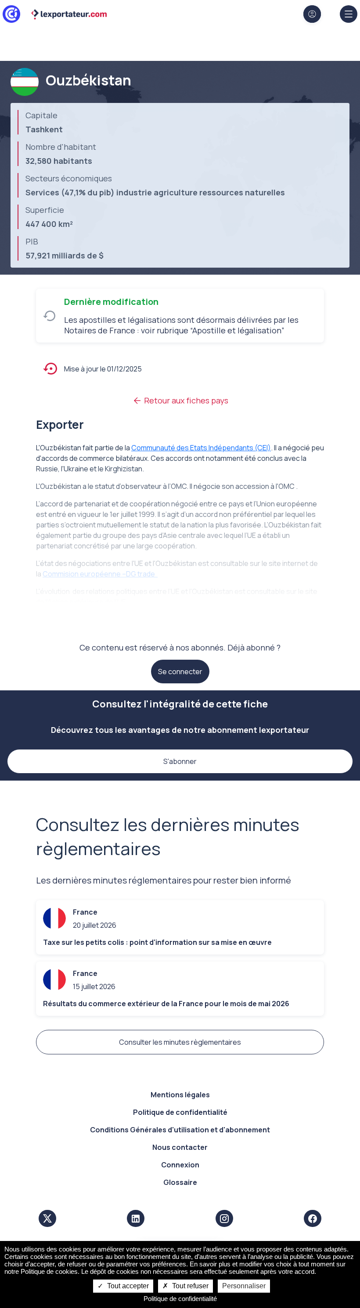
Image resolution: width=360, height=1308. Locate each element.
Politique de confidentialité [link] (180, 1298)
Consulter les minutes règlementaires (180, 1042)
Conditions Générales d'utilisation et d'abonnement (180, 1130)
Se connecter (180, 671)
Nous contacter (180, 1147)
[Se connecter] (312, 14)
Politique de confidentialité (180, 1112)
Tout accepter (127, 1286)
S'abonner (180, 761)
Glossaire (180, 1182)
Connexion (180, 1165)
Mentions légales (180, 1094)
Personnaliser (244, 1286)
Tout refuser (189, 1286)
